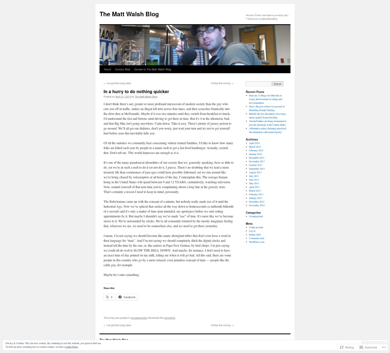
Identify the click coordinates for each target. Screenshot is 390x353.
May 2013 (254, 183)
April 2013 (254, 186)
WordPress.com (256, 241)
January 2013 (255, 197)
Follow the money (222, 83)
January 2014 (255, 154)
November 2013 (257, 161)
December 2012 (256, 201)
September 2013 (257, 168)
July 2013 (254, 176)
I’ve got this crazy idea (117, 83)
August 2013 (255, 172)
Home (107, 69)
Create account (256, 227)
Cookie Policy (71, 346)
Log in (252, 230)
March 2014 (255, 146)
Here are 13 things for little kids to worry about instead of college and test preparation (265, 99)
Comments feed (256, 238)
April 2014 (254, 143)
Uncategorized (139, 317)
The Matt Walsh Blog (129, 13)
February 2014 (256, 150)
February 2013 (256, 194)
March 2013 (255, 190)
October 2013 (255, 165)
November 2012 (257, 205)
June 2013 (254, 179)
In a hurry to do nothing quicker (136, 91)
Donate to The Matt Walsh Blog (152, 69)
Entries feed (254, 234)
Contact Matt (122, 69)
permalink (169, 317)
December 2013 (256, 157)
